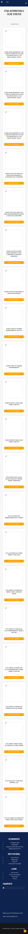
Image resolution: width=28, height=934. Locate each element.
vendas (8, 9)
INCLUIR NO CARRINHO (14, 63)
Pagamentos (14, 859)
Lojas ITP (14, 861)
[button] (14, 38)
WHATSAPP (14, 844)
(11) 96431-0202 (14, 842)
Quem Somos (14, 857)
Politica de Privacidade (14, 863)
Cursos (15, 878)
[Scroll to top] (25, 931)
